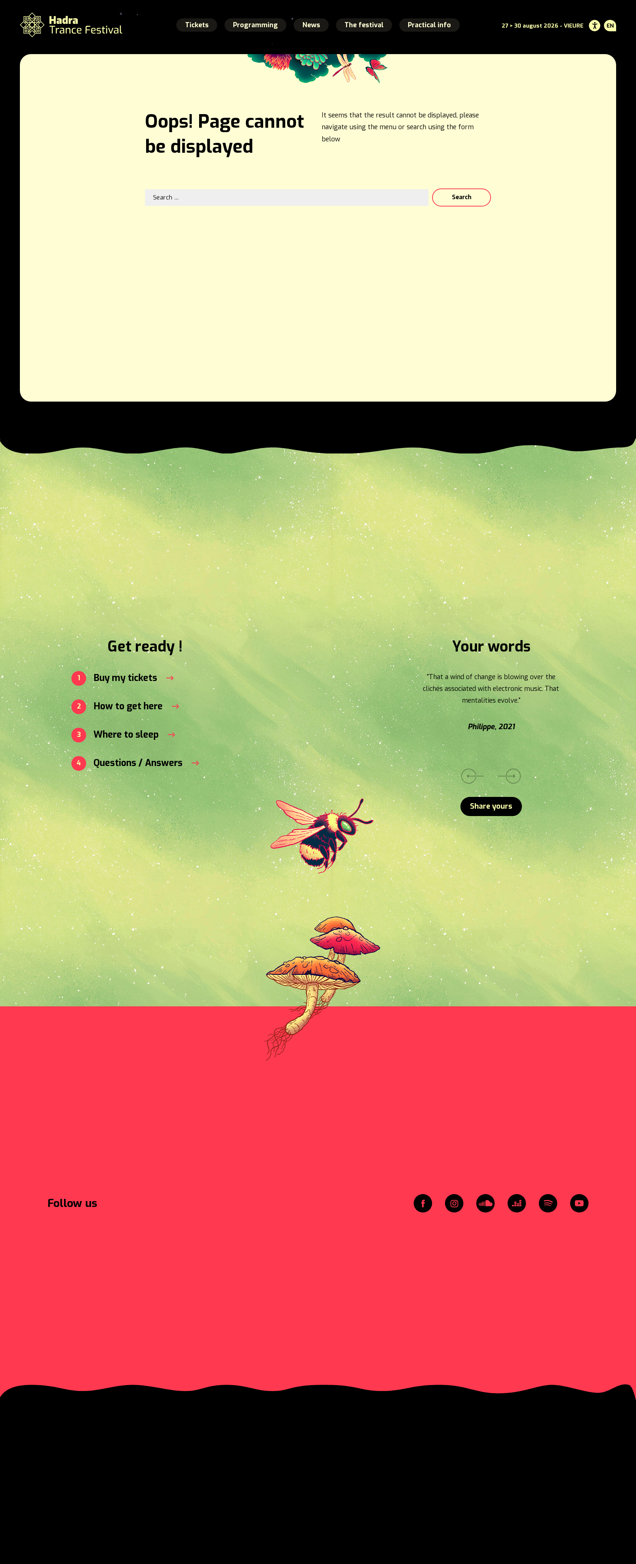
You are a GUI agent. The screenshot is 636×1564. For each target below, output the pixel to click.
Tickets (197, 25)
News (311, 25)
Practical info (429, 25)
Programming (255, 25)
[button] (510, 776)
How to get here (128, 706)
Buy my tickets (125, 678)
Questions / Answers (138, 763)
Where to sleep (126, 734)
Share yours (491, 806)
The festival (364, 25)
